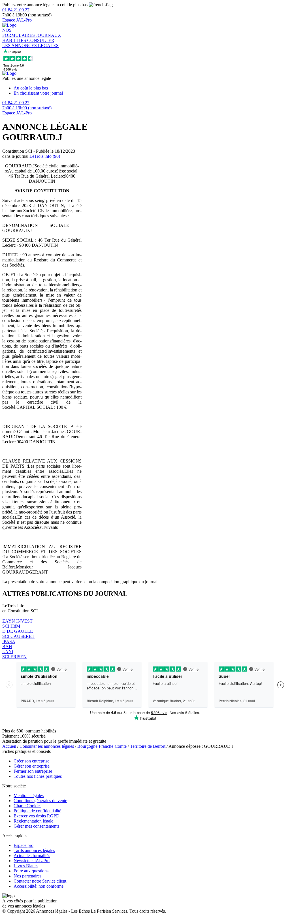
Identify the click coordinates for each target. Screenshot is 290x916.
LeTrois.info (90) (44, 156)
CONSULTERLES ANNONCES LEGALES (30, 43)
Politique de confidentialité (37, 810)
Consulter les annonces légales (47, 746)
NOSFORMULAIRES (19, 33)
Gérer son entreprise (32, 766)
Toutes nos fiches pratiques (38, 776)
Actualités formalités (32, 855)
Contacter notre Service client (40, 881)
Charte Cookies (27, 805)
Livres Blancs (26, 865)
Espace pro (23, 845)
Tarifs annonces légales (34, 850)
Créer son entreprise (31, 761)
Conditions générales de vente (40, 800)
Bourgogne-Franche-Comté (102, 746)
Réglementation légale (33, 821)
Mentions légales (29, 795)
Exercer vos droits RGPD (36, 815)
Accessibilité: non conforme (38, 886)
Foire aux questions (31, 870)
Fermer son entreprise (33, 771)
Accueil (9, 746)
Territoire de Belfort (147, 746)
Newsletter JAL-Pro (32, 860)
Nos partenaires (27, 876)
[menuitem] (151, 88)
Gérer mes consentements (36, 826)
